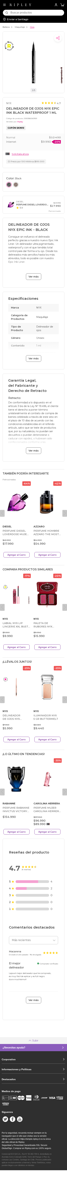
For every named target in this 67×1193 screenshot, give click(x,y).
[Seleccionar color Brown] (16, 184)
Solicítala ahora (20, 154)
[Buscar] (6, 13)
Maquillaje (20, 27)
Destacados (9, 1079)
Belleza (6, 27)
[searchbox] (37, 13)
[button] (62, 5)
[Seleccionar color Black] (9, 184)
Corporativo (9, 1059)
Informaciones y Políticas (16, 1069)
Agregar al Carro (16, 554)
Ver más (34, 276)
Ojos (32, 27)
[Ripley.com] (20, 5)
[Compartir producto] (58, 38)
